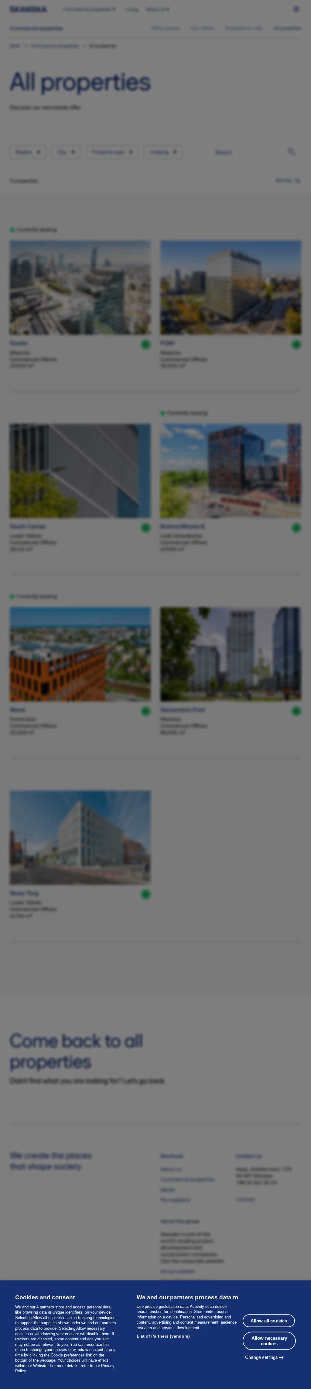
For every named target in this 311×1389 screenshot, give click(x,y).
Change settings (261, 1357)
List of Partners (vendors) (163, 1336)
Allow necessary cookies (269, 1340)
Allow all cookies (269, 1320)
